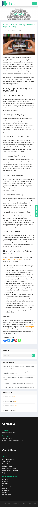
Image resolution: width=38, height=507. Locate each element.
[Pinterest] (15, 340)
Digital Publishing (9, 406)
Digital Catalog (9, 397)
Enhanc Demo (6, 495)
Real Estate (5, 490)
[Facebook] (5, 340)
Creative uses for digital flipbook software (15, 387)
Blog (3, 473)
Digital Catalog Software (9, 468)
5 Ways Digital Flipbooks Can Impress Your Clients (17, 377)
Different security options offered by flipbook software (19, 366)
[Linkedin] (12, 340)
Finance (4, 488)
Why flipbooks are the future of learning (15, 383)
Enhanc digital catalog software (12, 259)
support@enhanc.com (8, 432)
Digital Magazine (9, 401)
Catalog (4, 492)
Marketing (5, 479)
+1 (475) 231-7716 (7, 438)
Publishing (5, 481)
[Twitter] (8, 340)
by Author (6, 30)
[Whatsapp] (19, 340)
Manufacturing (6, 486)
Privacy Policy (6, 464)
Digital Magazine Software (10, 470)
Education (5, 484)
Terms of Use (6, 462)
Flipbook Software (10, 410)
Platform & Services (8, 459)
